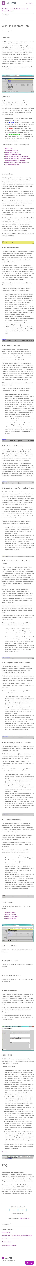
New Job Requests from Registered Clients (17, 158)
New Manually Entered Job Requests (16, 162)
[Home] (9, 3)
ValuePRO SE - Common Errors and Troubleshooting (17, 1235)
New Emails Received (11, 152)
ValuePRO (5, 9)
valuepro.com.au (5, 1261)
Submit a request (25, 1218)
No (22, 1210)
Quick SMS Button (10, 918)
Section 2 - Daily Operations (17, 9)
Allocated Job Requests (12, 165)
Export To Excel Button (11, 916)
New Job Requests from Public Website (16, 156)
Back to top (5, 1152)
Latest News (8, 148)
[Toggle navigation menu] (26, 3)
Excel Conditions (6, 1242)
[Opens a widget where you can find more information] (29, 1263)
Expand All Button (10, 912)
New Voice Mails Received (13, 154)
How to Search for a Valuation (10, 1239)
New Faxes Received (11, 150)
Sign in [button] (30, 3)
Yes (13, 1210)
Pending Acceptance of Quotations (15, 160)
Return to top (6, 1224)
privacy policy (12, 1261)
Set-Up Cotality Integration (9, 1245)
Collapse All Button (10, 914)
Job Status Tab (6, 1232)
